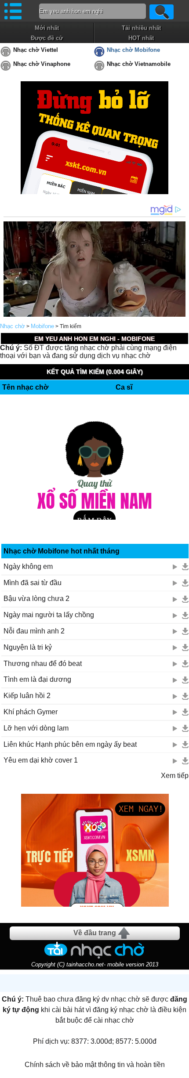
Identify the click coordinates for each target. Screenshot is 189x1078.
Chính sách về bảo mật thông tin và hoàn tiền (95, 1064)
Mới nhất (47, 28)
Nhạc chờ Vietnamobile (139, 64)
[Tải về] (185, 566)
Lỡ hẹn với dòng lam (36, 728)
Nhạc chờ (12, 326)
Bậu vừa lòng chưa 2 (36, 598)
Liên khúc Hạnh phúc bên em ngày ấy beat (70, 744)
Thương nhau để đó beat (43, 663)
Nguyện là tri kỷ (28, 647)
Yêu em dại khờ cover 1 (41, 760)
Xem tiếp (175, 775)
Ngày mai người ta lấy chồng (49, 615)
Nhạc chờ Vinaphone (41, 64)
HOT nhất (141, 38)
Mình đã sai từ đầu (33, 582)
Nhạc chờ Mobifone (133, 50)
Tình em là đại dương (37, 679)
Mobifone (42, 326)
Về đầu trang (94, 933)
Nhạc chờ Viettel (35, 50)
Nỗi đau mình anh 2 (34, 631)
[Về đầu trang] (180, 1069)
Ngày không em (28, 566)
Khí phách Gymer (31, 712)
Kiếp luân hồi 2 (27, 695)
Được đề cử (47, 38)
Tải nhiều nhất (141, 28)
